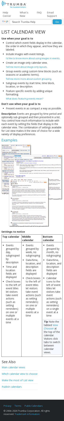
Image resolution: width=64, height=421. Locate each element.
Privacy (7, 405)
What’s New (24, 14)
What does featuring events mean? (24, 98)
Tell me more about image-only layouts (26, 66)
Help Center (7, 14)
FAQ (39, 12)
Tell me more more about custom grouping (28, 78)
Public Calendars (34, 405)
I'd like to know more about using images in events (33, 58)
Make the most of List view (17, 380)
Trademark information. (27, 414)
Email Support (52, 14)
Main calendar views (13, 367)
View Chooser (51, 326)
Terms (18, 405)
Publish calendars (12, 386)
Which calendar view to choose (20, 373)
